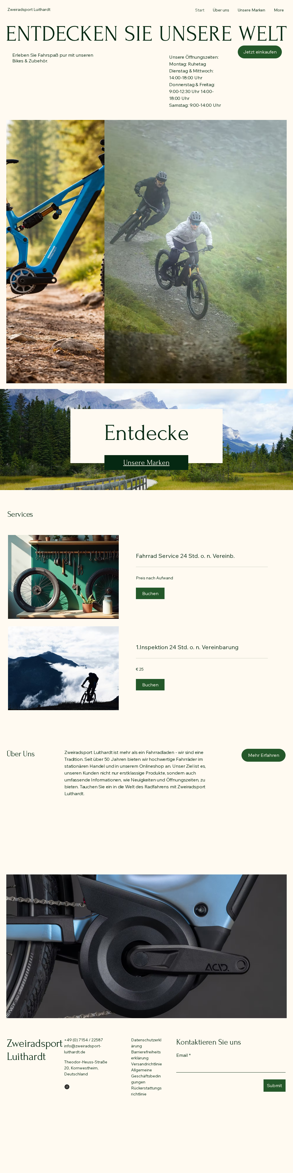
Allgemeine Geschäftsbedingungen (146, 1076)
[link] (202, 556)
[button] (260, 52)
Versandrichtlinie (146, 1064)
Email (183, 1055)
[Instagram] (67, 1087)
